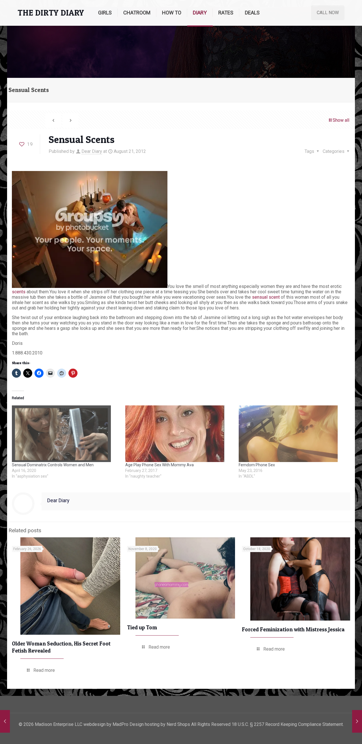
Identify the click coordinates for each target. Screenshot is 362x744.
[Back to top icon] (335, 732)
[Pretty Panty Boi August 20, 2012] (5, 721)
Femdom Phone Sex (257, 465)
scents (18, 291)
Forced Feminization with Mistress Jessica (293, 629)
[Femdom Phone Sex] (292, 433)
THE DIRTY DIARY (51, 13)
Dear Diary (91, 151)
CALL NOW (328, 12)
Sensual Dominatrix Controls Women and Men (53, 465)
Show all (341, 120)
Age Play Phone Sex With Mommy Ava (159, 465)
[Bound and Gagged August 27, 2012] (357, 721)
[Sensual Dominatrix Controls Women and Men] (66, 433)
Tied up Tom (142, 627)
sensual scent (266, 297)
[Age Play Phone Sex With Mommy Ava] (179, 433)
